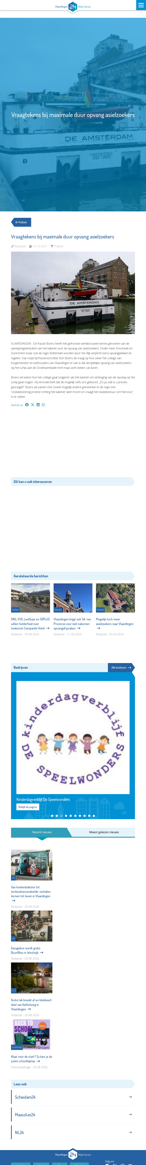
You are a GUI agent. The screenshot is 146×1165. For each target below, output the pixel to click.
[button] (52, 816)
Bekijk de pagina (28, 807)
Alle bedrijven (118, 667)
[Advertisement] (73, 444)
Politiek (22, 222)
